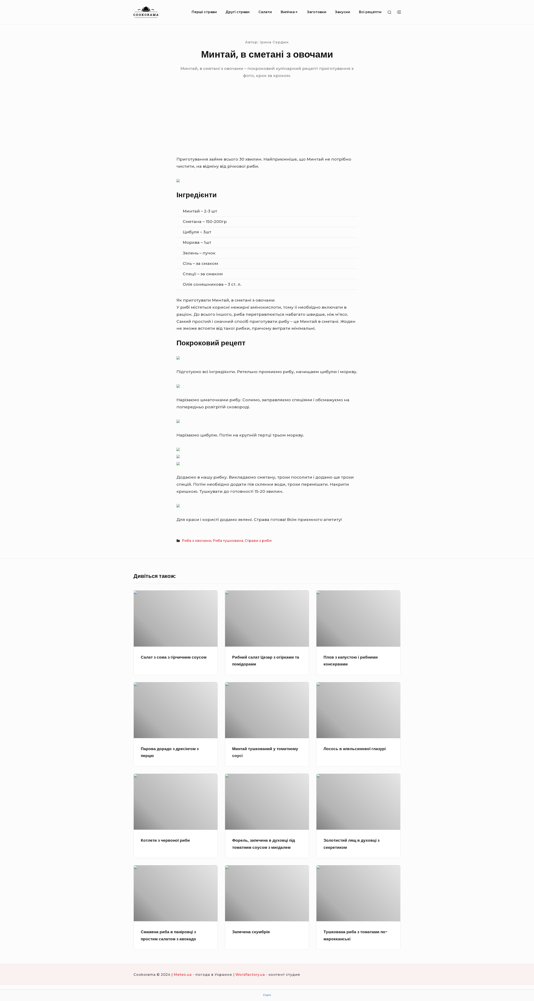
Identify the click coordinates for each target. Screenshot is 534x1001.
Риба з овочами (196, 540)
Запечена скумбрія (251, 932)
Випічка (288, 12)
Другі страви (237, 12)
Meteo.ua (183, 974)
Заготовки (316, 12)
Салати (265, 12)
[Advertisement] (267, 124)
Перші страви (204, 12)
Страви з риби (258, 540)
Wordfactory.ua (250, 974)
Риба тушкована (228, 540)
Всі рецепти (370, 12)
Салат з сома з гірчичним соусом (174, 657)
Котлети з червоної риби (165, 840)
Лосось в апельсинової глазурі (355, 749)
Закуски (342, 12)
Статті (267, 995)
